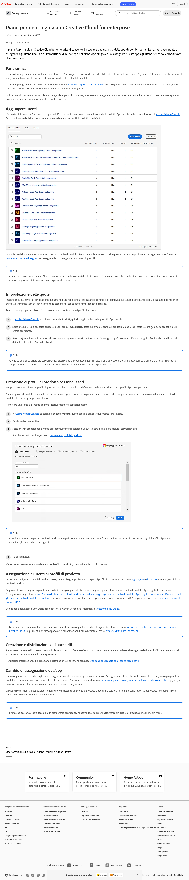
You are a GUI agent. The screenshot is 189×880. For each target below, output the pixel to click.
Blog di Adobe (162, 856)
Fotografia (8, 816)
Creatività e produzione (51, 824)
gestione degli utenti (108, 608)
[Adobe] (6, 4)
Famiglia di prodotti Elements (15, 836)
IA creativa (8, 812)
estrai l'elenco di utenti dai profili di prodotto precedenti (64, 594)
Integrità (160, 848)
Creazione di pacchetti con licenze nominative (114, 660)
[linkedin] (43, 875)
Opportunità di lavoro (165, 820)
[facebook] (27, 875)
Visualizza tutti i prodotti (13, 844)
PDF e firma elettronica (47, 4)
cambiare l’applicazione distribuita (86, 84)
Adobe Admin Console (168, 114)
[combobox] (138, 13)
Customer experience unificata (54, 820)
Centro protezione (163, 844)
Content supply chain (50, 816)
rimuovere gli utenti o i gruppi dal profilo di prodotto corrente (133, 680)
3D (6, 832)
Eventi (159, 824)
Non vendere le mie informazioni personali (156, 875)
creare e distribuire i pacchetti (122, 631)
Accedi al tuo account (165, 812)
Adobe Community (126, 820)
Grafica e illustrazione (13, 820)
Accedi (182, 4)
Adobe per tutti (162, 852)
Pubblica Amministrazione (90, 820)
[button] (173, 4)
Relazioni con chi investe (166, 836)
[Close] (137, 874)
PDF (6, 828)
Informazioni (161, 816)
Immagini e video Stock (13, 840)
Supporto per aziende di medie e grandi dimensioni (133, 828)
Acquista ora (128, 4)
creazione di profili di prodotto (66, 435)
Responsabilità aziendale (166, 832)
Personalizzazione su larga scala (54, 812)
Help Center (123, 812)
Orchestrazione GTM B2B (52, 828)
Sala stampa (161, 828)
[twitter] (38, 875)
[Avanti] (139, 754)
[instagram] (32, 875)
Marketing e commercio (74, 4)
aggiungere (137, 579)
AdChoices (180, 875)
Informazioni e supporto (103, 4)
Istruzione (84, 812)
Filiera (159, 840)
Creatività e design (22, 4)
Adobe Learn (123, 824)
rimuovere (152, 579)
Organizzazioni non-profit (90, 816)
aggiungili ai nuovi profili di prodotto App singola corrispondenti (130, 594)
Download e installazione (128, 816)
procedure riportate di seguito (22, 258)
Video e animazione (12, 824)
